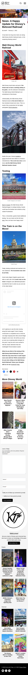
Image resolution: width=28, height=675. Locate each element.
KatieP (5, 30)
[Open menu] (25, 3)
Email (5, 486)
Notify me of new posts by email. (12, 496)
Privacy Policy (22, 667)
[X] (6, 670)
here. (3, 220)
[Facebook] (3, 670)
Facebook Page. (15, 364)
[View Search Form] (20, 3)
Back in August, (6, 205)
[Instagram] (9, 670)
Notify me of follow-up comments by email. (13, 492)
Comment (5, 453)
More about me (13, 543)
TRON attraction (12, 107)
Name (5, 479)
